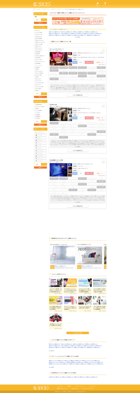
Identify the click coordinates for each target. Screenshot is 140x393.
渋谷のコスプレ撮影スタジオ (66, 31)
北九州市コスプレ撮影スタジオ (55, 376)
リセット (44, 19)
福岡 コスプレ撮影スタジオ (56, 50)
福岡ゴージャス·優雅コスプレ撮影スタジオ (72, 360)
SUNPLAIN (53, 104)
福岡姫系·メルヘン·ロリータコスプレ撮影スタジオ (59, 363)
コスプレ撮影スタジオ (60, 266)
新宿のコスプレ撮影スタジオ (54, 33)
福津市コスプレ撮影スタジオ (79, 376)
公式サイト (103, 64)
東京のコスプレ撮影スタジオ (54, 31)
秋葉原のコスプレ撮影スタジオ (91, 31)
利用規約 (69, 386)
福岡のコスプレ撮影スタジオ (57, 9)
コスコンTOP (60, 386)
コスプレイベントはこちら (88, 388)
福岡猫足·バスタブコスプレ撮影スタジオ (95, 363)
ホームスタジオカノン (57, 49)
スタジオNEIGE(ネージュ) (84, 244)
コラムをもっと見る (77, 332)
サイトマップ (92, 386)
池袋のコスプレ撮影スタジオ (78, 31)
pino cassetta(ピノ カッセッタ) (58, 244)
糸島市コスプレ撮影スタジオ (91, 376)
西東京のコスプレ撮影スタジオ (80, 35)
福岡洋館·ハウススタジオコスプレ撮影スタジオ (93, 362)
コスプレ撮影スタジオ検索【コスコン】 (42, 9)
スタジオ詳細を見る (78, 95)
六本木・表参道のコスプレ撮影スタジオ (69, 33)
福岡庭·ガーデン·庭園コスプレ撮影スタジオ (78, 363)
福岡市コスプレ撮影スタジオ (67, 376)
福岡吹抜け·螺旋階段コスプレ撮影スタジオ (74, 362)
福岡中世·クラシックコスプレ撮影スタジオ (57, 362)
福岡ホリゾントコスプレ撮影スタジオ (56, 360)
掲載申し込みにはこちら (62, 388)
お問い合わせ (75, 388)
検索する (40, 22)
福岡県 (79, 53)
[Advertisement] (77, 224)
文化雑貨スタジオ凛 (56, 160)
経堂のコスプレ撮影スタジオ (96, 33)
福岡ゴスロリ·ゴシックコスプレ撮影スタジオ (91, 360)
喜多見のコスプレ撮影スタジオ (83, 33)
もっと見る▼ (77, 36)
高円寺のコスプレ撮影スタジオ (55, 35)
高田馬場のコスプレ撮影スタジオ (93, 35)
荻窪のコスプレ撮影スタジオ (67, 35)
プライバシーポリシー (80, 386)
